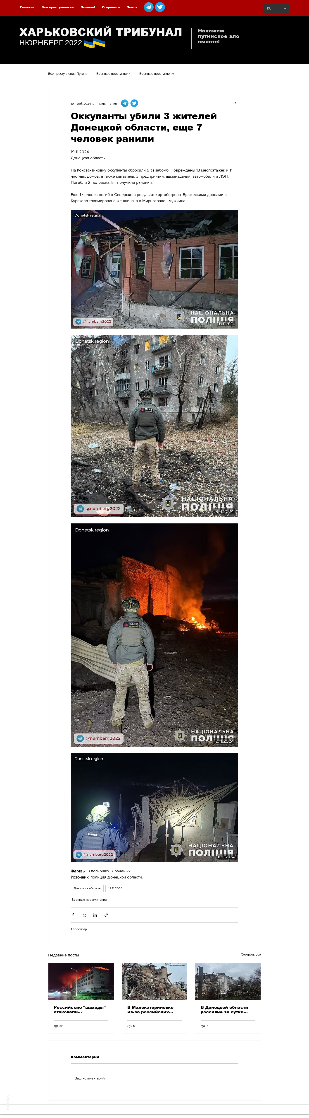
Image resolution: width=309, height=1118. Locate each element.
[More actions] (235, 103)
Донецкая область (87, 888)
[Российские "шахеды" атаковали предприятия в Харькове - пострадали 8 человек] (81, 981)
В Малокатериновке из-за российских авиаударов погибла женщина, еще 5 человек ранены (150, 1009)
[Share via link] (106, 915)
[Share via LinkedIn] (95, 915)
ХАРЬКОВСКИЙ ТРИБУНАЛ (100, 32)
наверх (7, 1102)
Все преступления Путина (67, 73)
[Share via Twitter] (84, 915)
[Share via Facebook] (73, 915)
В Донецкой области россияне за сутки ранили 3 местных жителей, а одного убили (224, 1009)
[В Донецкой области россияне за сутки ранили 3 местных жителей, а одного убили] (228, 981)
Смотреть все (251, 954)
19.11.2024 (115, 888)
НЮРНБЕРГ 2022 (50, 42)
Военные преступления (157, 73)
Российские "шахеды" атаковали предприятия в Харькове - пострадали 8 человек (80, 1009)
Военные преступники (113, 73)
